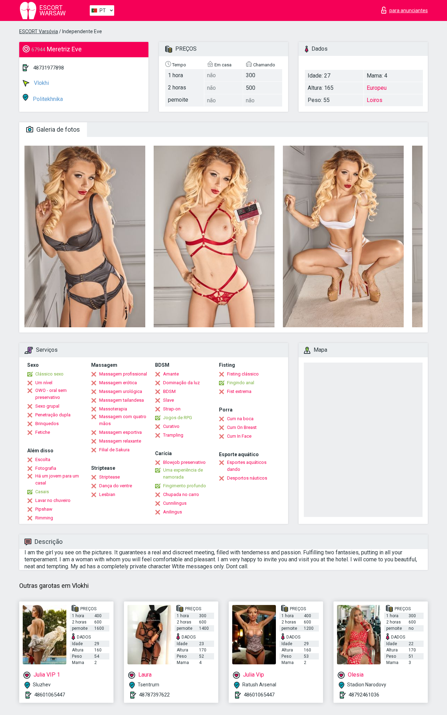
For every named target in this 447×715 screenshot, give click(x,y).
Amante (171, 374)
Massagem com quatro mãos (122, 420)
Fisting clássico (243, 374)
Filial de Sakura (114, 449)
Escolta (42, 459)
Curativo (171, 426)
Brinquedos (47, 423)
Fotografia (45, 468)
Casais (42, 491)
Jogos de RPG (177, 417)
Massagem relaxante (120, 441)
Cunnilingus (174, 503)
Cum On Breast (242, 427)
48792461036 (364, 695)
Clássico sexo (49, 374)
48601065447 (49, 695)
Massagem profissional (123, 374)
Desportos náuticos (247, 478)
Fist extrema (239, 391)
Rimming (44, 517)
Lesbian (107, 494)
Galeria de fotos (57, 129)
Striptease (109, 477)
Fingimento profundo (184, 485)
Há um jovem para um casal (57, 479)
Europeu (377, 88)
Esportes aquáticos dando (246, 466)
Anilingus (172, 512)
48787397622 (154, 695)
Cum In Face (239, 436)
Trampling (173, 435)
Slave (168, 400)
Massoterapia (113, 408)
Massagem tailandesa (121, 400)
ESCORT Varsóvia (38, 31)
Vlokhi (40, 83)
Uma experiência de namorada (183, 473)
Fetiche (42, 432)
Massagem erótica (118, 382)
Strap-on (172, 408)
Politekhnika (47, 99)
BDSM (169, 391)
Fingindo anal (240, 382)
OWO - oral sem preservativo (51, 394)
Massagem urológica (120, 391)
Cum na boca (240, 418)
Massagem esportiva (120, 432)
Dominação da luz (181, 382)
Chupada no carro (181, 494)
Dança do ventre (115, 485)
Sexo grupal (47, 406)
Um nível (43, 382)
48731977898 (48, 68)
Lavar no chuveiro (53, 500)
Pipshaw (43, 509)
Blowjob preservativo (184, 462)
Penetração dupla (53, 414)
